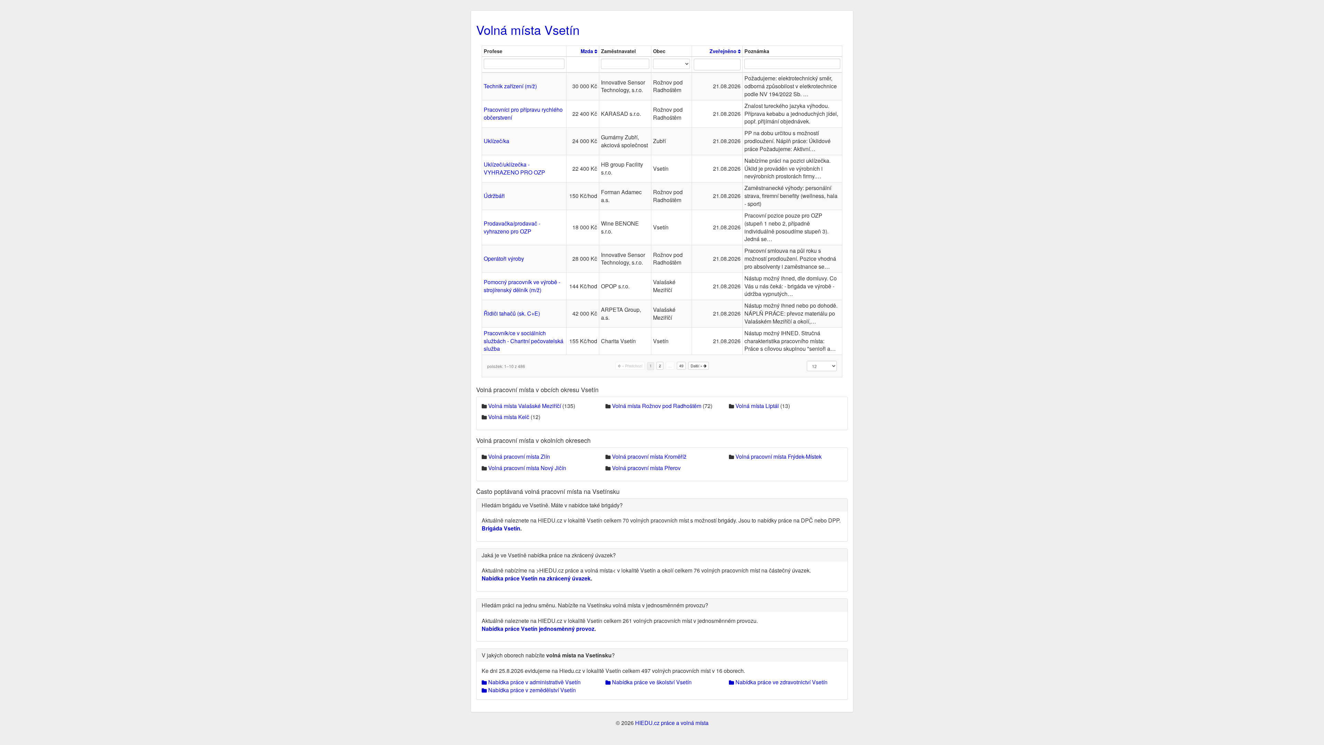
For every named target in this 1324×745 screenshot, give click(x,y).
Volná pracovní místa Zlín (519, 456)
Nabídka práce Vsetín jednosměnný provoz (538, 629)
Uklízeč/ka (496, 141)
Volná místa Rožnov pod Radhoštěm (656, 406)
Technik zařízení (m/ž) (510, 86)
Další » (697, 365)
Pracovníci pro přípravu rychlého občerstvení (523, 113)
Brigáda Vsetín (501, 528)
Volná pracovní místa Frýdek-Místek (778, 456)
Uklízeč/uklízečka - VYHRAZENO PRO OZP (514, 168)
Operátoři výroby (504, 258)
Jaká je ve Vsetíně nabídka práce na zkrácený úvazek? (549, 555)
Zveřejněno (724, 51)
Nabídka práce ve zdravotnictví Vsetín (781, 682)
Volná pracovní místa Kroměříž (649, 456)
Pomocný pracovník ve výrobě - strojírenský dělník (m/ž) (522, 286)
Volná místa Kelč (508, 417)
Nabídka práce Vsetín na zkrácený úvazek (536, 578)
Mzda (587, 51)
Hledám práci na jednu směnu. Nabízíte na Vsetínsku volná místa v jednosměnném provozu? (595, 605)
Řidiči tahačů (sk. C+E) (512, 313)
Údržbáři (494, 196)
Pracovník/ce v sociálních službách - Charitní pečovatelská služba (523, 341)
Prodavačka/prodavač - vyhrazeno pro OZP (512, 227)
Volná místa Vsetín (528, 29)
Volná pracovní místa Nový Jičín (527, 468)
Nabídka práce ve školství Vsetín (651, 682)
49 (681, 365)
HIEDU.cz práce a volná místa (672, 723)
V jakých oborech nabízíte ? (548, 655)
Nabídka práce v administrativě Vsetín (534, 682)
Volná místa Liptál (757, 406)
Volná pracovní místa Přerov (646, 468)
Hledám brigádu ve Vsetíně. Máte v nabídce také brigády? (552, 505)
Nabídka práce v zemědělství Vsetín (531, 690)
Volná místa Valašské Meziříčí (524, 406)
